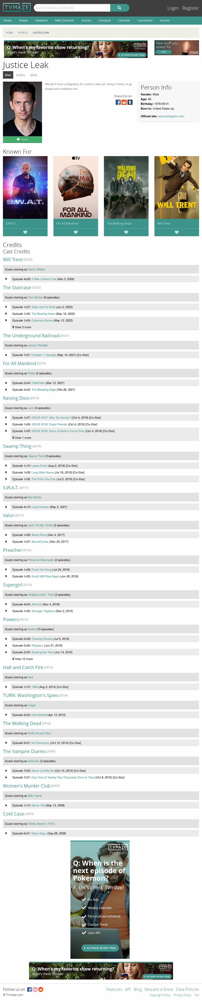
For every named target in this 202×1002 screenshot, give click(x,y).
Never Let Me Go (43, 770)
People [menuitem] (23, 20)
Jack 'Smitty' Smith (40, 525)
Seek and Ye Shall (43, 307)
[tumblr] (130, 103)
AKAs (33, 75)
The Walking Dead (119, 223)
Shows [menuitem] (7, 20)
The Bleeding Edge (44, 389)
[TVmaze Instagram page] (35, 990)
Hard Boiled (39, 715)
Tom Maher (35, 297)
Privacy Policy (182, 995)
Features (114, 990)
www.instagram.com (171, 116)
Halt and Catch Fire (23, 667)
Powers (11, 619)
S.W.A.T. (11, 223)
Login (173, 8)
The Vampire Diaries (24, 751)
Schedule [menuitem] (105, 20)
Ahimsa (36, 604)
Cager (32, 705)
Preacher (12, 550)
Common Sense (42, 320)
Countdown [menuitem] (145, 20)
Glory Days (39, 833)
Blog (138, 990)
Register (190, 8)
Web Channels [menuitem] (64, 20)
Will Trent (163, 223)
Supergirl (12, 585)
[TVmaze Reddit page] (40, 990)
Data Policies (187, 990)
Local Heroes (40, 507)
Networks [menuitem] (41, 20)
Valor (8, 515)
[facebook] (118, 103)
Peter (31, 373)
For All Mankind (67, 223)
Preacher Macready (41, 560)
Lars (31, 408)
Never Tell (38, 805)
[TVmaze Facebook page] (29, 990)
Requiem (37, 645)
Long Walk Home (43, 472)
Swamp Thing (17, 446)
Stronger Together (43, 611)
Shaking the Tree (42, 652)
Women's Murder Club (26, 786)
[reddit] (124, 103)
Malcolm (33, 761)
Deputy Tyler (36, 456)
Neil (30, 677)
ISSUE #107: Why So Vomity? (51, 417)
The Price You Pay (44, 479)
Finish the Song (41, 569)
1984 (35, 687)
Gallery (20, 75)
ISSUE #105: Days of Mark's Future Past (58, 431)
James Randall (37, 345)
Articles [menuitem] (86, 20)
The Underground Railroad (31, 336)
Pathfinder (38, 383)
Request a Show (159, 990)
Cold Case (13, 814)
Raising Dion (16, 398)
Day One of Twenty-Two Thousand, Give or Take (63, 777)
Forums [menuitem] (165, 20)
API (128, 990)
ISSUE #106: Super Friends (49, 424)
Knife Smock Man (39, 733)
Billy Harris (35, 795)
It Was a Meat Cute (44, 279)
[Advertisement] (76, 49)
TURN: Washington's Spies (30, 695)
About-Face (39, 535)
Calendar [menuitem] (124, 20)
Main (8, 75)
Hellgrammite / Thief (41, 594)
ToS (196, 995)
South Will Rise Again (45, 576)
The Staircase (17, 287)
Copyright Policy (160, 995)
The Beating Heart (43, 313)
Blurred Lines (40, 541)
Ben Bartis (34, 497)
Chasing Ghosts (42, 639)
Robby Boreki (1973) (41, 823)
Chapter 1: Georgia (44, 355)
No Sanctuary (40, 743)
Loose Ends (39, 465)
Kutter (32, 629)
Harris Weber (36, 269)
